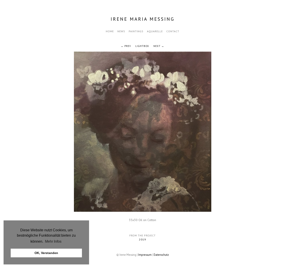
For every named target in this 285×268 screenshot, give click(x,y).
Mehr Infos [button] (53, 241)
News (121, 31)
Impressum (145, 254)
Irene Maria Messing (143, 19)
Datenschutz (161, 254)
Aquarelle (155, 31)
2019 (142, 239)
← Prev (126, 46)
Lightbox (142, 46)
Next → (158, 46)
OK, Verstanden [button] (46, 253)
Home (110, 31)
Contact (172, 31)
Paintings (136, 31)
